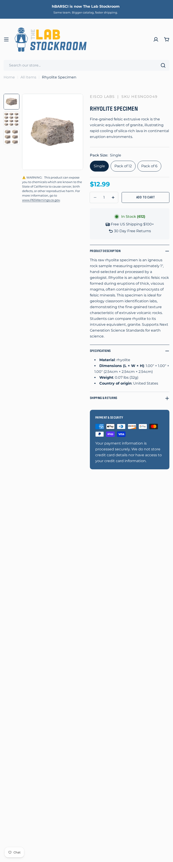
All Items (28, 77)
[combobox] (86, 65)
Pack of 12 (123, 166)
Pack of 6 (149, 166)
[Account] (156, 39)
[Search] (163, 65)
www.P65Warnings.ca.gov (41, 200)
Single (99, 166)
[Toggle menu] (6, 39)
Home (9, 77)
